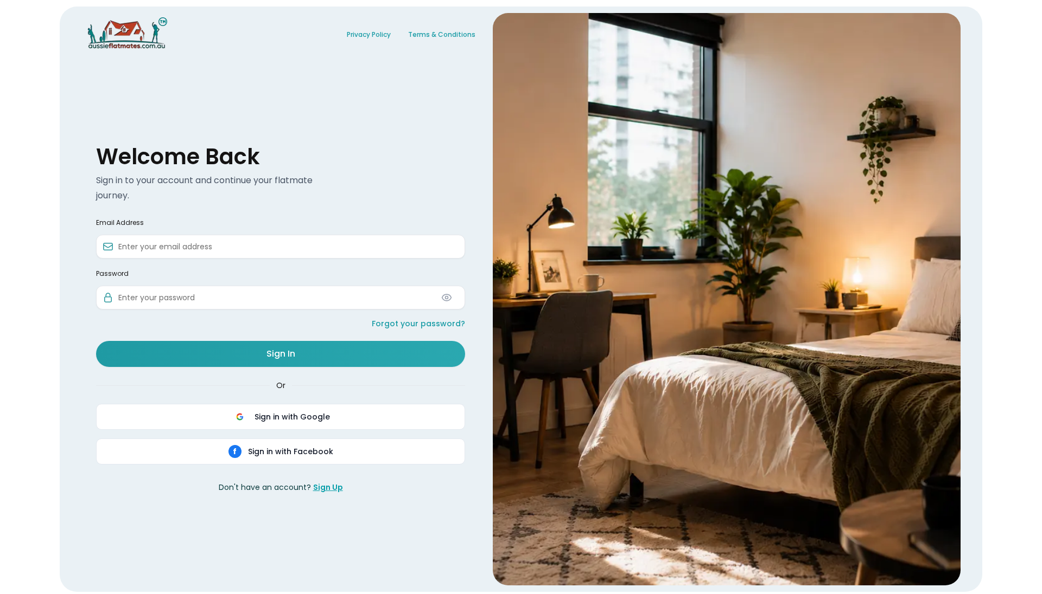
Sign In (280, 353)
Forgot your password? (418, 323)
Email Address (120, 222)
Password (112, 273)
